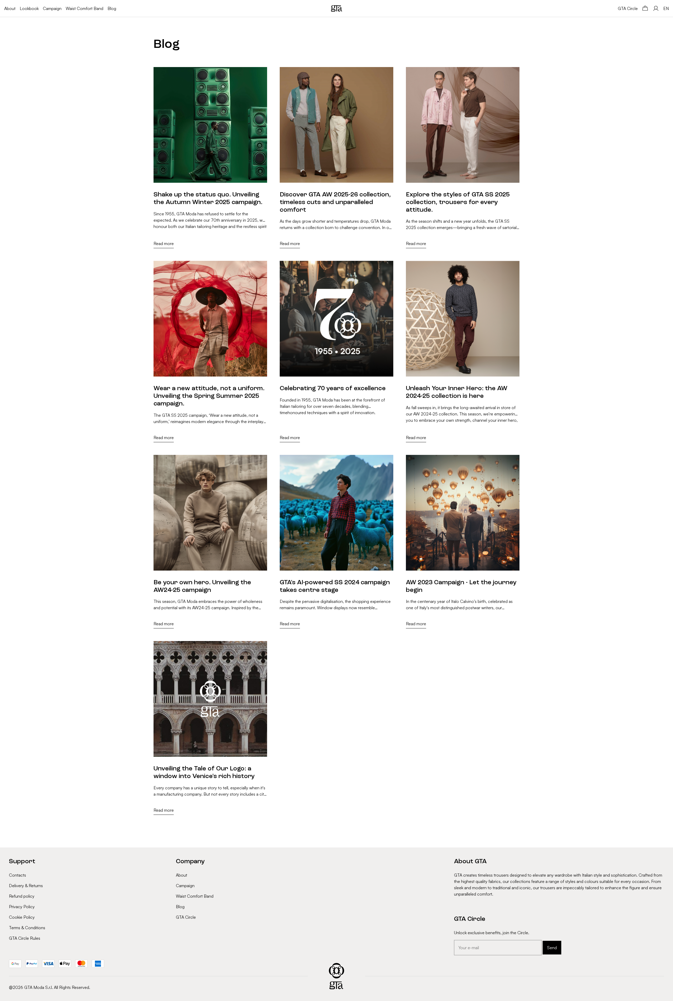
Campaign (52, 8)
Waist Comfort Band (84, 8)
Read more (164, 243)
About (10, 8)
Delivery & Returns (26, 885)
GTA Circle (628, 8)
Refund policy (21, 896)
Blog (112, 8)
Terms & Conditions (27, 927)
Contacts (17, 875)
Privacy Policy (22, 906)
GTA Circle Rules (24, 938)
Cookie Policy (22, 917)
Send (552, 947)
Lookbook (29, 8)
